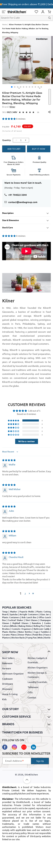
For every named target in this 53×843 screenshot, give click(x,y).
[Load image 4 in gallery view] (23, 87)
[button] (3, 12)
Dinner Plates (24, 634)
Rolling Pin (39, 625)
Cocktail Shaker (15, 620)
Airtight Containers (29, 614)
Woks (40, 637)
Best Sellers (8, 657)
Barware (6, 668)
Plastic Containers (11, 617)
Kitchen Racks (18, 637)
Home (4, 24)
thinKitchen (31, 774)
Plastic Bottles (9, 631)
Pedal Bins (38, 634)
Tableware (33, 687)
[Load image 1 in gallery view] (12, 87)
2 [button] (25, 593)
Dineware (7, 688)
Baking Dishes (25, 625)
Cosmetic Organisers (22, 628)
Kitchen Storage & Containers (37, 674)
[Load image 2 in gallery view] (14, 87)
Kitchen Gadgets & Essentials (37, 660)
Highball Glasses (20, 623)
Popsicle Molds (26, 611)
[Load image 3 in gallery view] (17, 87)
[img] (9, 460)
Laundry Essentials (37, 681)
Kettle (47, 637)
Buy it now (38, 148)
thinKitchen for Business (22, 732)
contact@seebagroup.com (22, 202)
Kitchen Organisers (38, 667)
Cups (36, 631)
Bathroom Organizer (13, 673)
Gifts (30, 692)
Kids (4, 699)
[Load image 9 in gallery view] (38, 87)
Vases (47, 634)
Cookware (7, 678)
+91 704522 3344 (17, 194)
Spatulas (14, 614)
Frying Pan (31, 637)
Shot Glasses (31, 620)
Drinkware (7, 683)
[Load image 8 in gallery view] (35, 87)
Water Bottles (25, 631)
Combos (32, 697)
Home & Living (10, 693)
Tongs (5, 611)
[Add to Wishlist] (49, 97)
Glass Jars (45, 614)
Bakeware (7, 663)
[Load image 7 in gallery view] (32, 87)
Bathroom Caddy (41, 628)
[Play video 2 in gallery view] (41, 87)
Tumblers (45, 631)
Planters (6, 637)
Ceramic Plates (9, 634)
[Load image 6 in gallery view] (29, 87)
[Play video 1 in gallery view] (20, 87)
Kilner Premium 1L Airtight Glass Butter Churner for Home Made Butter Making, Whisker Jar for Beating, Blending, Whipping (25, 28)
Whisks (13, 625)
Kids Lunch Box (29, 617)
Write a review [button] (26, 441)
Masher (13, 611)
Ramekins (36, 623)
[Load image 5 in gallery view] (26, 87)
